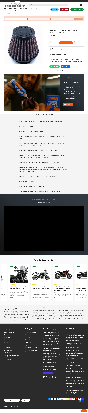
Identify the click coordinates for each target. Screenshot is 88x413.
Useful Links (34, 8)
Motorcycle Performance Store (12, 406)
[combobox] (49, 5)
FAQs (5, 345)
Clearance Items (8, 10)
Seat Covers (28, 337)
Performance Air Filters (30, 334)
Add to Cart (67, 104)
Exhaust (50, 350)
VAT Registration (8, 350)
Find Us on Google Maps (49, 366)
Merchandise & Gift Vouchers (32, 347)
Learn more (21, 410)
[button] (80, 4)
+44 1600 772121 (16, 1)
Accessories (28, 342)
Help (15, 10)
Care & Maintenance (30, 340)
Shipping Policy (7, 342)
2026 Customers (49, 369)
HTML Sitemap (7, 352)
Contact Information (9, 332)
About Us (6, 334)
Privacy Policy (7, 340)
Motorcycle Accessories (10, 8)
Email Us (66, 66)
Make (7, 16)
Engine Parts (28, 345)
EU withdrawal (7, 359)
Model (30, 16)
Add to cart (66, 42)
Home (5, 13)
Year (53, 16)
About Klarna (7, 347)
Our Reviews (54, 9)
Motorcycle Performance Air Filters (56, 70)
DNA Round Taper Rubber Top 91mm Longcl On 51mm (15, 13)
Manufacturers (23, 8)
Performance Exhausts (30, 332)
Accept (84, 410)
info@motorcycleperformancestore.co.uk (74, 1)
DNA (50, 28)
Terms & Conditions (8, 337)
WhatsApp (55, 66)
